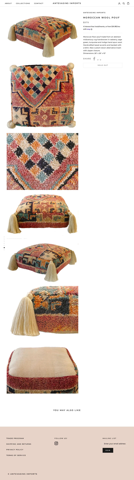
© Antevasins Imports (22, 474)
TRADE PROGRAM (15, 438)
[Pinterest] (100, 59)
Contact (38, 3)
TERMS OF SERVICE (16, 455)
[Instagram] (56, 443)
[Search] (124, 3)
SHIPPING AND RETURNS (18, 444)
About (8, 3)
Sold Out (103, 65)
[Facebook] (94, 58)
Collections (23, 3)
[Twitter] (97, 59)
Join (107, 450)
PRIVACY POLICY (14, 450)
